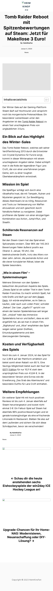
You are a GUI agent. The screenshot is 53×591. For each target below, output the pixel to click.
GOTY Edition (9, 369)
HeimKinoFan (28, 43)
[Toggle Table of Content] (45, 100)
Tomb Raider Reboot (33, 121)
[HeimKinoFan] (26, 6)
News (27, 52)
